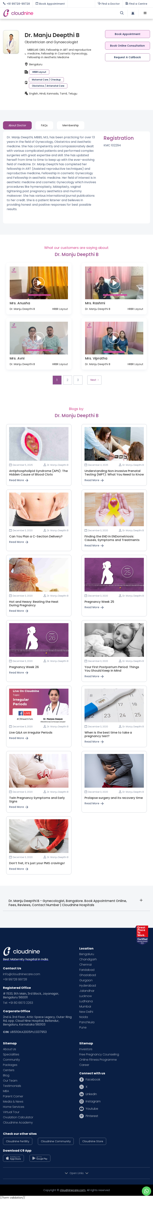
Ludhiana (86, 1001)
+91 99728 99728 (15, 979)
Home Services (13, 1107)
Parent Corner (13, 1096)
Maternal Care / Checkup (46, 79)
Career (84, 1065)
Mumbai (85, 1006)
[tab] (17, 125)
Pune (83, 1027)
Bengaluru (86, 954)
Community (11, 1059)
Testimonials (12, 1086)
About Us (9, 1049)
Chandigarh (88, 959)
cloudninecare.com (72, 1190)
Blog (6, 1075)
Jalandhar (86, 991)
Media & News (13, 1101)
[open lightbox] (39, 282)
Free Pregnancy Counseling (99, 1054)
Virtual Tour (11, 1112)
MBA (6, 1091)
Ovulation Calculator (18, 1117)
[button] (145, 13)
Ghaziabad (87, 975)
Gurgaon (86, 980)
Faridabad (86, 970)
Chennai (85, 964)
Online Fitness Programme (98, 1059)
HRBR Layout (39, 72)
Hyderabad (87, 985)
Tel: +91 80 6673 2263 (18, 1003)
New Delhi (86, 1012)
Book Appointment (127, 34)
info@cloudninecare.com (21, 974)
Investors (85, 1049)
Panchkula (86, 1022)
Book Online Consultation (127, 46)
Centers (8, 1070)
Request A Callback (127, 57)
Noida (83, 1017)
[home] (39, 13)
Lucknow (85, 996)
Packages (10, 1065)
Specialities (11, 1054)
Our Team (10, 1080)
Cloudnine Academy (18, 1122)
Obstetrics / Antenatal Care (48, 85)
